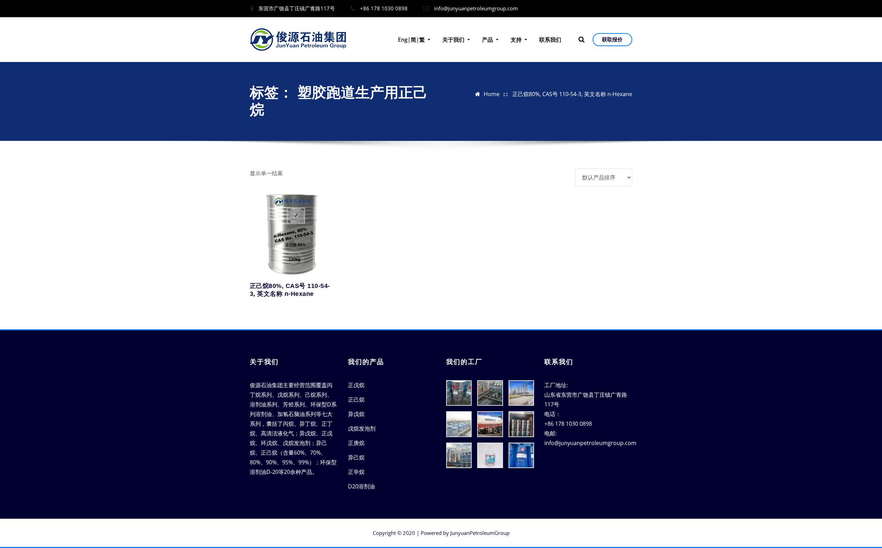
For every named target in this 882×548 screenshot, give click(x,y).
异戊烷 (356, 414)
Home (492, 94)
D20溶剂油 (361, 486)
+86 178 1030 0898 (384, 8)
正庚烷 (356, 443)
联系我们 (550, 39)
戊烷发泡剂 (362, 428)
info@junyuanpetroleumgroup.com (476, 8)
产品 (488, 39)
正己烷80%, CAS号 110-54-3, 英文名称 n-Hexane (572, 94)
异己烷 (356, 457)
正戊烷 (356, 385)
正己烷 (356, 399)
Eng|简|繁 (412, 39)
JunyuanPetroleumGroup (480, 532)
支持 (517, 39)
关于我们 (454, 39)
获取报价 (612, 39)
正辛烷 (356, 472)
